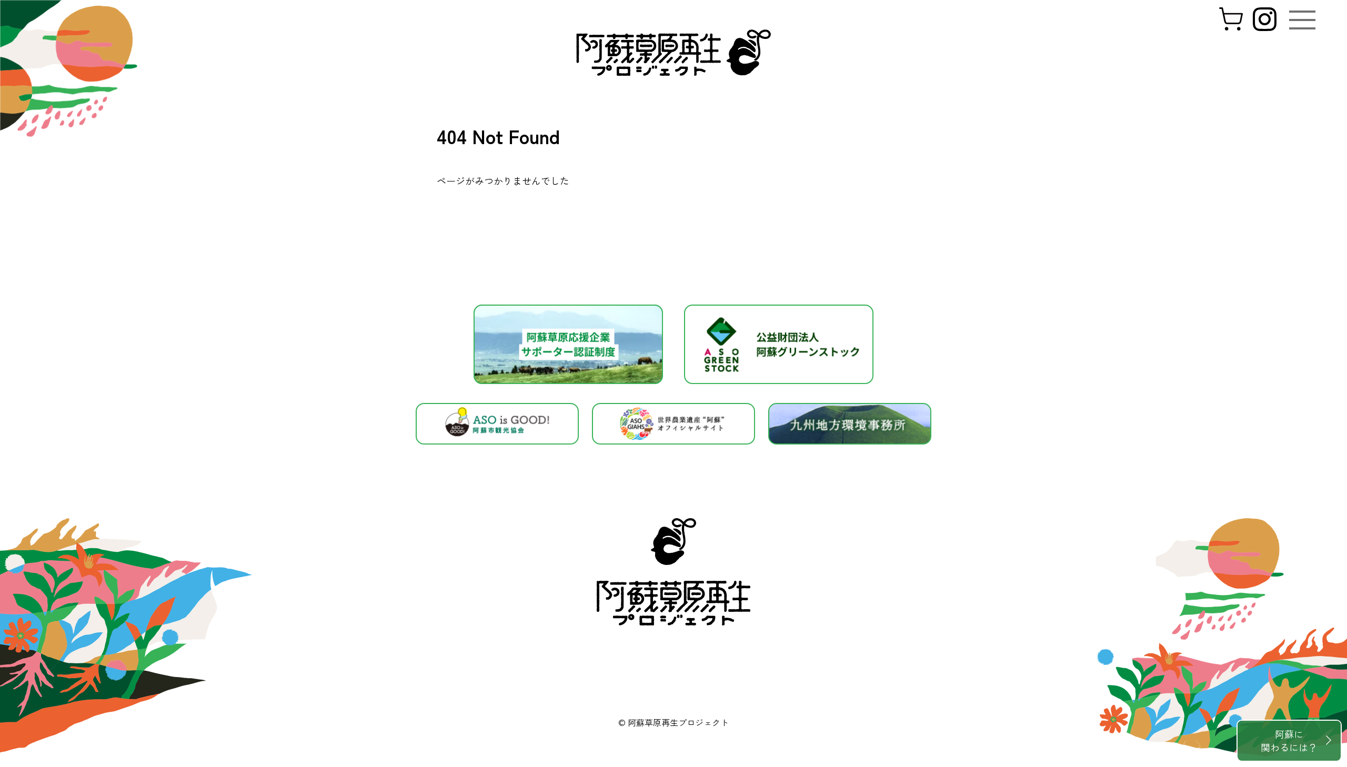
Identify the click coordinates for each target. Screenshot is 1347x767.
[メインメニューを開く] (1302, 20)
